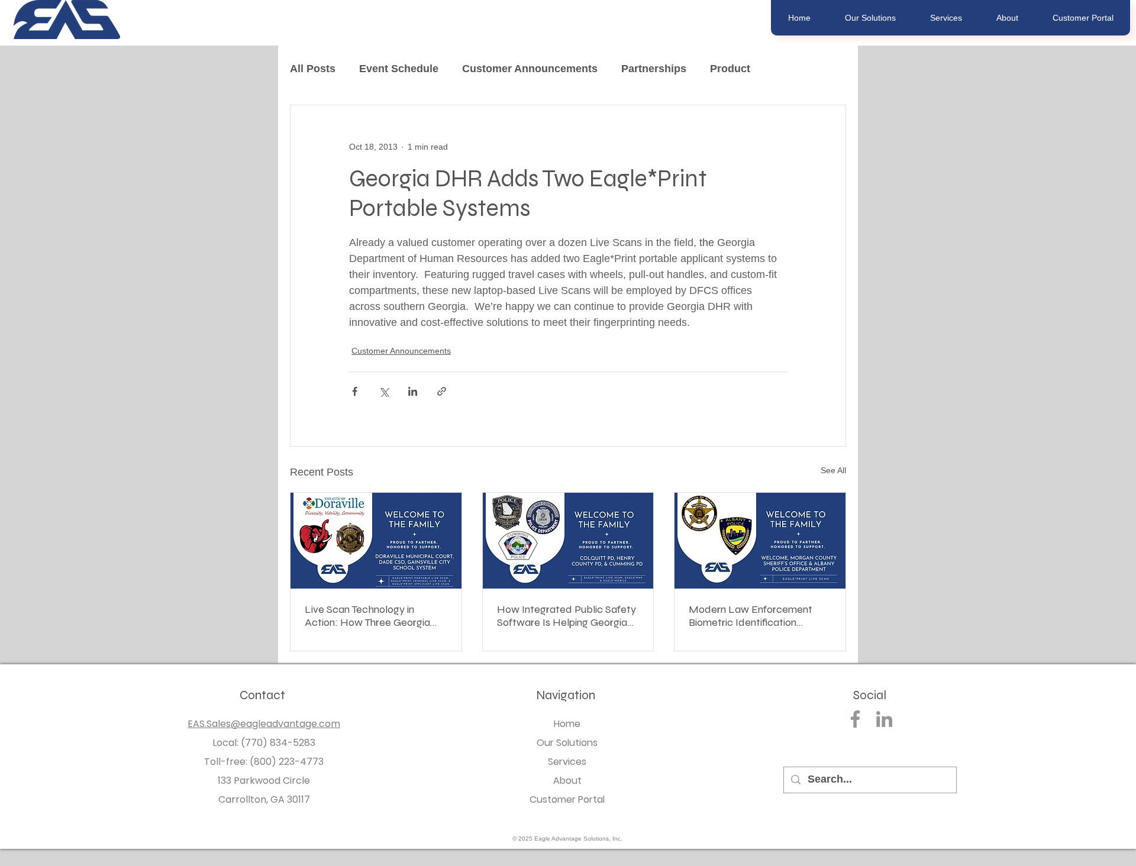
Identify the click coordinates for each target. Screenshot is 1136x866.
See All (833, 470)
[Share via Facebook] (354, 391)
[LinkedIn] (884, 719)
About (567, 780)
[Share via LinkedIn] (412, 391)
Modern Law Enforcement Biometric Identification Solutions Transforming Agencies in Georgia (750, 616)
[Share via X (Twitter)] (383, 391)
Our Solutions (567, 742)
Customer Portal (567, 799)
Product (730, 69)
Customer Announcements (530, 69)
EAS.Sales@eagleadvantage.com (264, 724)
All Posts (312, 69)
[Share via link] (441, 391)
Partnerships (653, 69)
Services (567, 761)
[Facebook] (855, 719)
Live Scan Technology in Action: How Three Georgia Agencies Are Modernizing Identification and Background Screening (375, 616)
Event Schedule (398, 69)
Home (567, 724)
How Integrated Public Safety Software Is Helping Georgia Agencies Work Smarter (566, 616)
